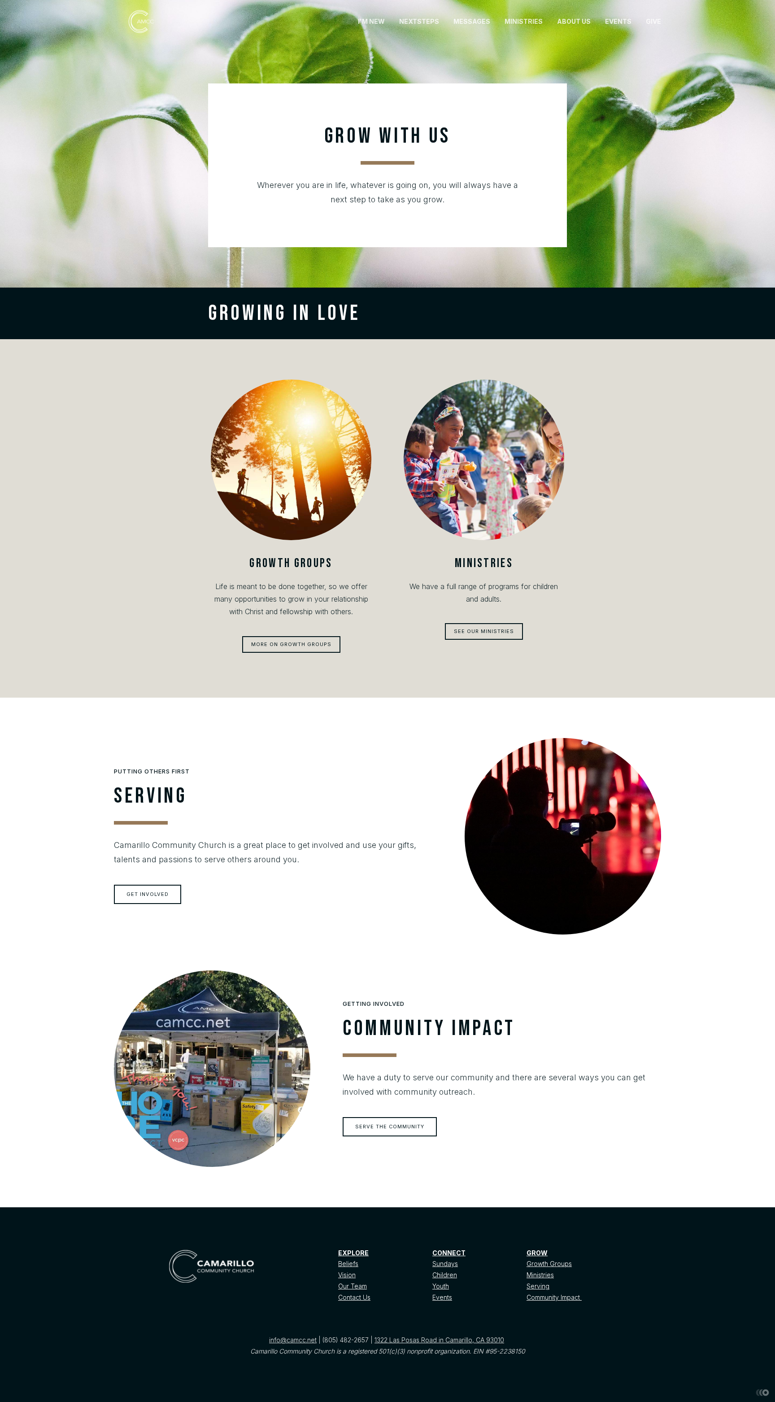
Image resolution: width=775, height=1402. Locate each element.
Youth (440, 1286)
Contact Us (354, 1297)
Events (442, 1297)
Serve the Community (389, 1126)
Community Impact (554, 1297)
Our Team (352, 1286)
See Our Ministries (484, 631)
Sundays (445, 1263)
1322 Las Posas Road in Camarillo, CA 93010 (439, 1340)
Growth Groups (549, 1263)
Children (444, 1275)
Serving (538, 1286)
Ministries (540, 1275)
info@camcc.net (293, 1340)
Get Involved (147, 894)
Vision (347, 1275)
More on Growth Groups (291, 644)
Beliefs (348, 1263)
